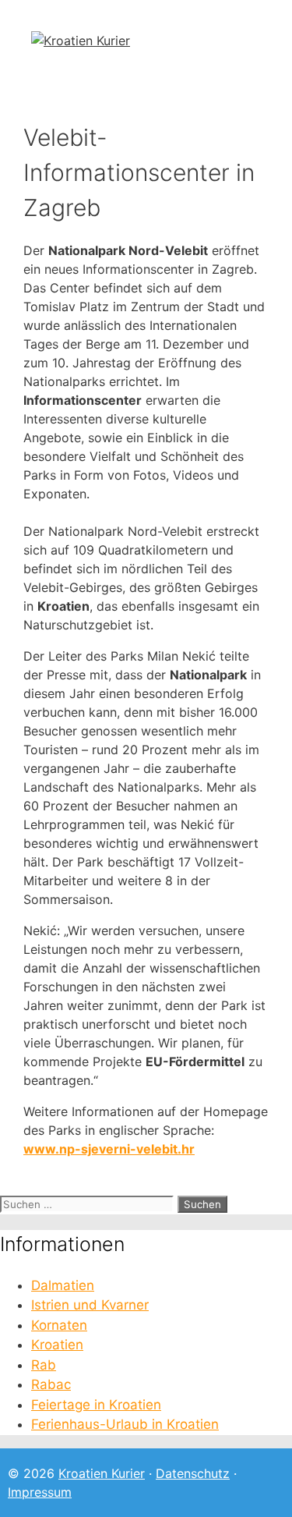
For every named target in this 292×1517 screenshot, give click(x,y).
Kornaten (59, 1325)
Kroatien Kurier (101, 1473)
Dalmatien (62, 1285)
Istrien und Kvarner (90, 1305)
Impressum (40, 1492)
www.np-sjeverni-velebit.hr (109, 1149)
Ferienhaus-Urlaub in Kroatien (125, 1424)
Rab (43, 1365)
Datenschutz (193, 1473)
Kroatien (57, 1344)
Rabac (51, 1384)
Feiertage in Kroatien (96, 1404)
